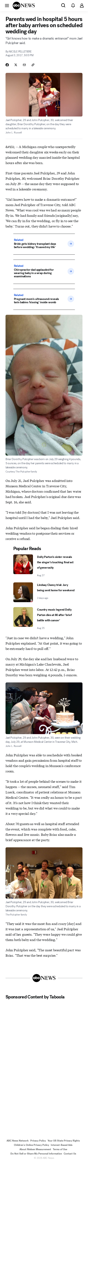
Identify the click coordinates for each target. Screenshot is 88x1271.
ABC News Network (18, 1140)
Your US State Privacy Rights (63, 1140)
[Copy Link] (33, 65)
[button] (7, 5)
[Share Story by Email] (24, 65)
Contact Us (70, 1153)
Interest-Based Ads (61, 1145)
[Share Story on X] (16, 65)
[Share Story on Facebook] (7, 65)
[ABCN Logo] (24, 5)
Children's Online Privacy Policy (31, 1145)
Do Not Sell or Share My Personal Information (36, 1153)
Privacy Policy (38, 1140)
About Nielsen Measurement (35, 1149)
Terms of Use (60, 1149)
